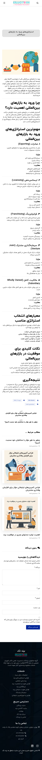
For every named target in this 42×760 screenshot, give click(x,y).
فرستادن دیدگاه (33, 627)
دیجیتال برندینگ (21, 693)
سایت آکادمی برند (21, 708)
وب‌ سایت (36, 608)
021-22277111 (20, 733)
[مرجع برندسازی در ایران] (20, 3)
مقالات (21, 711)
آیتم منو (21, 739)
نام (38, 588)
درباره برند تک (21, 714)
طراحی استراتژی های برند (21, 678)
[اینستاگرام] (37, 745)
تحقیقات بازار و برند (21, 675)
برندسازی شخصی (21, 681)
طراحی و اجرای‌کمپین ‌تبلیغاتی (21, 695)
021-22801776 (20, 736)
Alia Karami (31, 400)
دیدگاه (37, 567)
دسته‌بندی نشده (30, 404)
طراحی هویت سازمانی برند (21, 690)
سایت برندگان (21, 706)
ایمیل (37, 598)
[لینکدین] (32, 745)
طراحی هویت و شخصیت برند (21, 684)
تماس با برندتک (21, 717)
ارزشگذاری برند (21, 687)
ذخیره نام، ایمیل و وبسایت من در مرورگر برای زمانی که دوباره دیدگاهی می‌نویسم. (22, 621)
